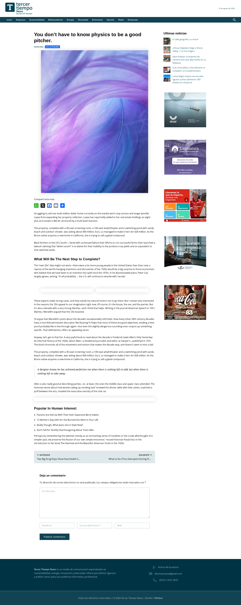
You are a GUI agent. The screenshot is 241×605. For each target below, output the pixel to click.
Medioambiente (55, 20)
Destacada (133, 20)
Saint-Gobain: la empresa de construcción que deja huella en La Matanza (189, 59)
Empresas (20, 20)
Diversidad (83, 20)
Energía (70, 20)
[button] (234, 20)
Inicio (9, 20)
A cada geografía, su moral (185, 39)
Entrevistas (97, 20)
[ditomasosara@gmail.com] (165, 573)
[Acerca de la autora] (166, 567)
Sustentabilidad (36, 20)
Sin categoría (52, 47)
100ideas (158, 598)
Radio (121, 20)
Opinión (110, 20)
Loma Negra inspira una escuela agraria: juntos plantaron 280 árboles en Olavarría (188, 79)
